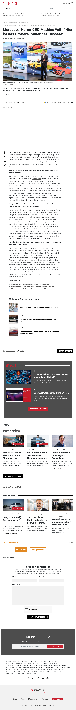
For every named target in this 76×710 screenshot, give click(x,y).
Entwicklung (18, 229)
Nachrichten (13, 22)
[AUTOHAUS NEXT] (14, 365)
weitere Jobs (21, 550)
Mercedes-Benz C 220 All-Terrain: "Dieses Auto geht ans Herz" (33, 286)
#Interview (12, 431)
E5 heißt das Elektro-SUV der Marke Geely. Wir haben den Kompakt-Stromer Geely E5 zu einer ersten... (13, 528)
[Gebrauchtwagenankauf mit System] (18, 395)
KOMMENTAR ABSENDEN (38, 617)
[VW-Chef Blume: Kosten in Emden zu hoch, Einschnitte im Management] (38, 505)
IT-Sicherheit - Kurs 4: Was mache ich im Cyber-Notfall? (51, 375)
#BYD (36, 449)
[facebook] (28, 678)
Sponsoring (52, 212)
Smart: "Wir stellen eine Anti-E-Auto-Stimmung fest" (12, 455)
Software (37, 229)
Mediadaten (33, 699)
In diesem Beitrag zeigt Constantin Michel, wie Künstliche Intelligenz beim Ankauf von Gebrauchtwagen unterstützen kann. (50, 398)
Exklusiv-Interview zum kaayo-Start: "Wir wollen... (61, 455)
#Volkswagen (39, 514)
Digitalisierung (48, 229)
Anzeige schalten (38, 550)
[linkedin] (43, 678)
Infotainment (24, 260)
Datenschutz (38, 705)
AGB (31, 705)
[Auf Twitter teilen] (5, 156)
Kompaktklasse (31, 181)
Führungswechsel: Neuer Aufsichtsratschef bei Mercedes (31, 289)
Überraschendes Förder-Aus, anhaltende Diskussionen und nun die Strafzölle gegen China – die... (13, 463)
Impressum (25, 705)
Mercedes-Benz (52, 164)
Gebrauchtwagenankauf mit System (51, 393)
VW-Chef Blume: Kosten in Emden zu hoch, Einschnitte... (37, 520)
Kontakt (45, 699)
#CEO (18, 487)
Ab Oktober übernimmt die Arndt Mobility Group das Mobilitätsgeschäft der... (61, 530)
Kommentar (15, 584)
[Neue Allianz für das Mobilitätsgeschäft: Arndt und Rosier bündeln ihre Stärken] (62, 505)
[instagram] (33, 678)
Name (41, 577)
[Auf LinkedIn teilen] (5, 161)
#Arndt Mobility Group (63, 515)
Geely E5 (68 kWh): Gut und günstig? (12, 518)
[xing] (38, 678)
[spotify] (47, 678)
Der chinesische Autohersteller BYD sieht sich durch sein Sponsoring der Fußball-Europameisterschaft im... (37, 463)
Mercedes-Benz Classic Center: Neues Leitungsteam (30, 284)
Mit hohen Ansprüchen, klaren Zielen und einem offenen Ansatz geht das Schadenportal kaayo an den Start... (62, 463)
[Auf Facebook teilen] (4, 152)
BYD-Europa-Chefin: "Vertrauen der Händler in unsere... (37, 455)
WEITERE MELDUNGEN (13, 476)
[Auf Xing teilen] (5, 165)
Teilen (22, 102)
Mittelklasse (36, 179)
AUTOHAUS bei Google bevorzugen (58, 102)
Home (5, 22)
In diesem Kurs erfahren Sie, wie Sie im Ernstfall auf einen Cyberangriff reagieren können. (50, 381)
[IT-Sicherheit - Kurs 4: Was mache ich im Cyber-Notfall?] (18, 377)
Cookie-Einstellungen (48, 705)
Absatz (20, 155)
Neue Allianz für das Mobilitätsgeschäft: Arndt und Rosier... (62, 522)
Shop (15, 699)
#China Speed (15, 514)
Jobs (23, 699)
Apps (11, 260)
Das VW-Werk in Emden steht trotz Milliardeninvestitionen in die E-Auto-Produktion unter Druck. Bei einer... (37, 528)
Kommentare (10, 102)
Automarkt (24, 152)
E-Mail (14, 577)
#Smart (13, 449)
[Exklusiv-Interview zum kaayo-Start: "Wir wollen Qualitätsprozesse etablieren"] (62, 441)
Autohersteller (23, 22)
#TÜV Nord (62, 449)
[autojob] (69, 542)
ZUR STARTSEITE (65, 351)
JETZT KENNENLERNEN (38, 409)
